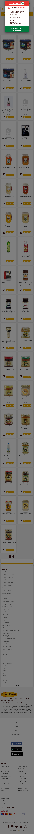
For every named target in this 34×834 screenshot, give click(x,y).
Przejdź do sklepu (17, 29)
